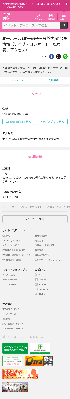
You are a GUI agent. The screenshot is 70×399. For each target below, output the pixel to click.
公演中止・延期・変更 (44, 245)
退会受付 (39, 240)
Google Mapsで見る (18, 122)
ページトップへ (35, 219)
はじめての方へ (42, 254)
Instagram (43, 289)
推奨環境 (39, 250)
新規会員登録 (41, 235)
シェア (51, 56)
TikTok (42, 294)
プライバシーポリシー (12, 245)
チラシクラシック (10, 279)
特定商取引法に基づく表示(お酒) (16, 254)
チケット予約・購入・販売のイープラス (6, 16)
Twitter (58, 56)
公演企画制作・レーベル (13, 328)
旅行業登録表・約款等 (12, 259)
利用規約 (6, 235)
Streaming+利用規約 (11, 240)
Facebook (43, 279)
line (65, 56)
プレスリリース (9, 313)
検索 (67, 27)
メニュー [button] (64, 18)
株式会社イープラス (11, 308)
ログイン (38, 18)
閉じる (66, 3)
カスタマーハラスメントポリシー (49, 259)
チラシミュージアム (11, 284)
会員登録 (51, 18)
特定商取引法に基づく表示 (14, 250)
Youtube (42, 284)
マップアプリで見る (51, 122)
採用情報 (6, 318)
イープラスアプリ (10, 274)
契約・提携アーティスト (12, 323)
